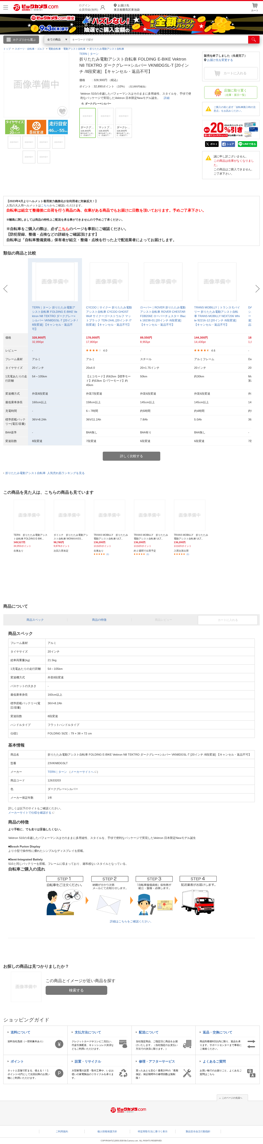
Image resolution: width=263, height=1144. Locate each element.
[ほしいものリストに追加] (62, 111)
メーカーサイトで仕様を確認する (29, 812)
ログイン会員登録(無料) (88, 7)
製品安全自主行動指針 (198, 1131)
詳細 (167, 98)
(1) (107, 554)
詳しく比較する (131, 456)
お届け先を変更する (220, 60)
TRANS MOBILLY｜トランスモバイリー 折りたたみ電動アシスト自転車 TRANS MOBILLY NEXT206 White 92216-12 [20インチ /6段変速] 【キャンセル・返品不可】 (217, 316)
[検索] (254, 40)
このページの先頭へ (232, 1098)
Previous (5, 289)
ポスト (214, 144)
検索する (76, 990)
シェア (230, 144)
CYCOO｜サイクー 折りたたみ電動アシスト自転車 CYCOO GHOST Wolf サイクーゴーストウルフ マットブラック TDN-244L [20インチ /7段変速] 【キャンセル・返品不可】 (109, 316)
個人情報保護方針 (107, 1131)
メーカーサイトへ (82, 771)
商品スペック (35, 619)
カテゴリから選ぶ (24, 39)
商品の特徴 (99, 619)
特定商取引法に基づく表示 (152, 1131)
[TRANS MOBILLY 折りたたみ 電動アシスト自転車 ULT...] (111, 515)
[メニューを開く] (6, 7)
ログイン (43, 46)
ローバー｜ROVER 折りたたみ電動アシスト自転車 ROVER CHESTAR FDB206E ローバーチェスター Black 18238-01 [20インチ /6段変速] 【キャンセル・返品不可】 (163, 316)
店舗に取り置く (235, 92)
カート (254, 10)
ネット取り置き (185, 45)
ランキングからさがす (115, 45)
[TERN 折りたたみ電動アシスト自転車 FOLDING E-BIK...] (31, 515)
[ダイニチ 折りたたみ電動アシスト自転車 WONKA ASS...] (71, 515)
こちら (45, 205)
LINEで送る (249, 144)
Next (257, 289)
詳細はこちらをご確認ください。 (131, 921)
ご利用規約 (62, 1131)
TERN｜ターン (89, 53)
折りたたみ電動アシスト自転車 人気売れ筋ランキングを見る (45, 473)
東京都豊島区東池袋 (127, 7)
